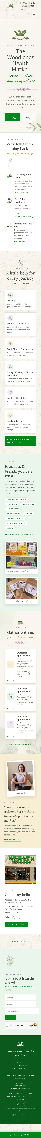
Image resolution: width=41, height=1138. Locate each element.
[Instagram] (13, 917)
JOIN (10, 1018)
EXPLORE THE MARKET (13, 117)
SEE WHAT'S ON (29, 117)
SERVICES (28, 1094)
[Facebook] (18, 917)
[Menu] (33, 14)
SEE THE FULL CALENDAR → (20, 744)
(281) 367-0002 (18, 913)
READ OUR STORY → (12, 840)
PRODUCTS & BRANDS (16, 1096)
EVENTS (31, 1096)
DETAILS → (11, 680)
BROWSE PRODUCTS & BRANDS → (19, 534)
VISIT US (20, 1099)
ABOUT (19, 1094)
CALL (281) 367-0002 (22, 1135)
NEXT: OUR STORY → (20, 941)
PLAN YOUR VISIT (16, 924)
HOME (11, 1094)
